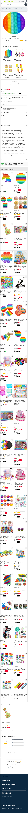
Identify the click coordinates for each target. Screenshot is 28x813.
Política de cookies (6, 798)
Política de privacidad (6, 801)
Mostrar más (14, 155)
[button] (14, 5)
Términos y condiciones (7, 796)
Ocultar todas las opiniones (14, 752)
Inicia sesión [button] (21, 1)
